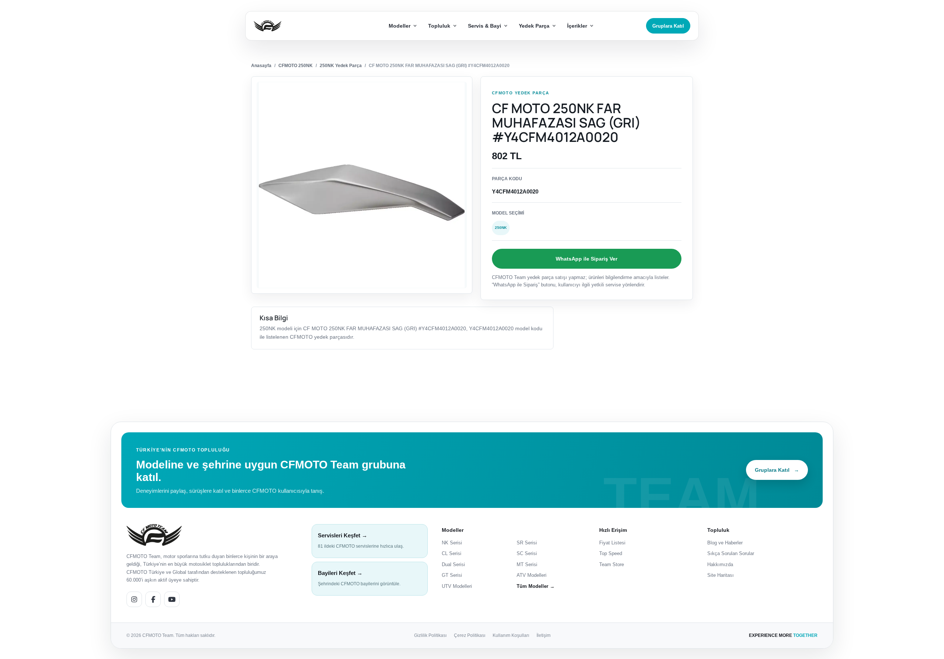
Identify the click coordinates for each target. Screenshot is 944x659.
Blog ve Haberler (725, 542)
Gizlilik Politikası (430, 635)
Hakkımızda (720, 564)
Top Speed (610, 553)
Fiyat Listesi (612, 542)
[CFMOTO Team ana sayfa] (154, 535)
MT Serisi (527, 564)
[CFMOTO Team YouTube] (172, 599)
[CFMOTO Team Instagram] (134, 599)
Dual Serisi (453, 564)
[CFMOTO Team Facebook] (153, 599)
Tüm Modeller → (536, 586)
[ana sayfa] (294, 26)
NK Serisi (452, 542)
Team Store (611, 564)
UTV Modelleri (457, 586)
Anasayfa (261, 65)
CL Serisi (451, 553)
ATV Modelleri (531, 575)
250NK (501, 228)
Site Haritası (720, 575)
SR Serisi (527, 542)
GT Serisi (452, 575)
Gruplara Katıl (668, 26)
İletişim (544, 635)
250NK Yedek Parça (341, 65)
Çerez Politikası (469, 635)
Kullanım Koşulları (511, 635)
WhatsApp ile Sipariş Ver (586, 259)
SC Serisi (527, 553)
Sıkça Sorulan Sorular (730, 553)
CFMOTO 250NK (295, 65)
